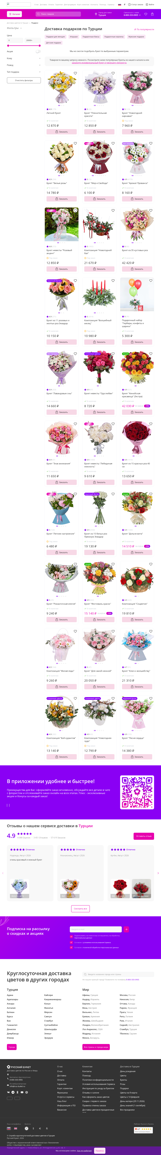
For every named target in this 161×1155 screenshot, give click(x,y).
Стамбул (48, 1020)
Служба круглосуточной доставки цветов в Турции (32, 1135)
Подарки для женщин (55, 36)
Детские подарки (53, 42)
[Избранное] (146, 14)
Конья (47, 1003)
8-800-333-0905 (132, 979)
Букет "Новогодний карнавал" (132, 114)
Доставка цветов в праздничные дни (98, 1111)
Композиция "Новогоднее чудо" (97, 739)
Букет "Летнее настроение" (61, 533)
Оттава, (123, 1003)
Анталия (11, 1008)
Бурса (10, 1016)
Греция (94, 995)
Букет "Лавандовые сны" (59, 393)
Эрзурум (48, 1037)
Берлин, (86, 1003)
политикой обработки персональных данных (101, 947)
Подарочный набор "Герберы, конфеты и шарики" (133, 323)
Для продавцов (70, 4)
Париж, (123, 1008)
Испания (96, 1033)
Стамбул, (124, 1029)
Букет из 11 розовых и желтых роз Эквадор (58, 322)
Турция (133, 1029)
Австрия (92, 1008)
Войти (151, 4)
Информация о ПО (66, 1105)
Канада (131, 1003)
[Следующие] (158, 873)
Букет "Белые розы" (57, 183)
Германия (96, 1003)
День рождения (127, 1071)
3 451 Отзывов (41, 837)
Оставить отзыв (143, 836)
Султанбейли (51, 1025)
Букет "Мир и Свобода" (96, 183)
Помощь (102, 4)
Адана (10, 995)
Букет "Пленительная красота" (95, 114)
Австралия (133, 1025)
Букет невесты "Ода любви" (98, 393)
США (100, 1029)
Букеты (123, 1079)
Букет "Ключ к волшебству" (136, 670)
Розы (122, 1084)
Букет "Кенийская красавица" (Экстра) (132, 395)
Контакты (94, 4)
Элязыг (47, 1033)
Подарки (124, 1088)
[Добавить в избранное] (75, 73)
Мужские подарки (136, 36)
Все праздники (127, 1109)
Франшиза (62, 1092)
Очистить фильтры (24, 80)
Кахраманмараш (52, 999)
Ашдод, (86, 999)
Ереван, (86, 1016)
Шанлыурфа (50, 1029)
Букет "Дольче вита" (132, 533)
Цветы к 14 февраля (129, 1097)
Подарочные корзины (114, 36)
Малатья (48, 1008)
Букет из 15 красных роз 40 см (136, 465)
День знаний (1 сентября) (132, 1105)
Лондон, (86, 1025)
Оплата (51, 4)
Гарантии (59, 4)
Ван (9, 1020)
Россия (131, 995)
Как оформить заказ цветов (95, 1097)
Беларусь (94, 1037)
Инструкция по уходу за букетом (98, 1088)
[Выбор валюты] (124, 4)
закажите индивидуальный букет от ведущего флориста (99, 62)
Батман (10, 1012)
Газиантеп (12, 1025)
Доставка (43, 4)
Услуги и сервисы (65, 1097)
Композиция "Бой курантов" (61, 738)
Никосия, (124, 999)
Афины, (86, 995)
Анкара (10, 1003)
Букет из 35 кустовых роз (135, 250)
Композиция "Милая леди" (60, 670)
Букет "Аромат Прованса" (135, 183)
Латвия (129, 1016)
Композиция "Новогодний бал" (98, 252)
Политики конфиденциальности (98, 1079)
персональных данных (83, 938)
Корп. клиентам (83, 4)
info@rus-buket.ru (17, 1086)
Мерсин (48, 1012)
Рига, (122, 1016)
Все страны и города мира (96, 1047)
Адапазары (12, 999)
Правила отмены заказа (94, 1105)
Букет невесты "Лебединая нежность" (98, 465)
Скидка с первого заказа (94, 1101)
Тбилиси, (124, 1033)
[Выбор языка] (119, 4)
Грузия (133, 1033)
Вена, (85, 1008)
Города (12, 1047)
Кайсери (48, 995)
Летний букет (54, 112)
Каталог (16, 14)
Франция (132, 1008)
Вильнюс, (87, 1012)
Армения (95, 1016)
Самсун (48, 1016)
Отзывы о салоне (90, 1092)
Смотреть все (80, 908)
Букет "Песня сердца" (133, 738)
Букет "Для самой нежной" (98, 670)
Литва (96, 1012)
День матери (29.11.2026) (132, 1101)
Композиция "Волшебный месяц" (97, 322)
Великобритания (100, 1025)
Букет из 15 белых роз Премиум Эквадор (95, 535)
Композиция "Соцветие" (135, 603)
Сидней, (124, 1025)
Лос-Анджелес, (89, 1029)
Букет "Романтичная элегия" (61, 603)
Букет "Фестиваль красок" (97, 603)
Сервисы (111, 4)
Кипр (132, 999)
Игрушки (74, 36)
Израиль (94, 999)
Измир (10, 1037)
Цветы (123, 1075)
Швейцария (97, 1020)
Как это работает (84, 1150)
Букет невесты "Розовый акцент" (59, 252)
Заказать (63, 131)
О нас (36, 4)
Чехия (130, 1012)
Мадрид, (86, 1033)
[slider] (8, 45)
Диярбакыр (13, 1033)
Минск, (86, 1037)
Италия (129, 1020)
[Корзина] (152, 14)
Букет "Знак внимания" (59, 463)
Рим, (122, 1020)
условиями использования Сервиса (97, 942)
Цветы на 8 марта (128, 1092)
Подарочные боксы (91, 36)
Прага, (123, 1012)
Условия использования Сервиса (98, 1084)
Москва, (124, 995)
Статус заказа (137, 4)
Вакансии (62, 1109)
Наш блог (62, 1101)
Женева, (86, 1020)
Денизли (11, 1029)
